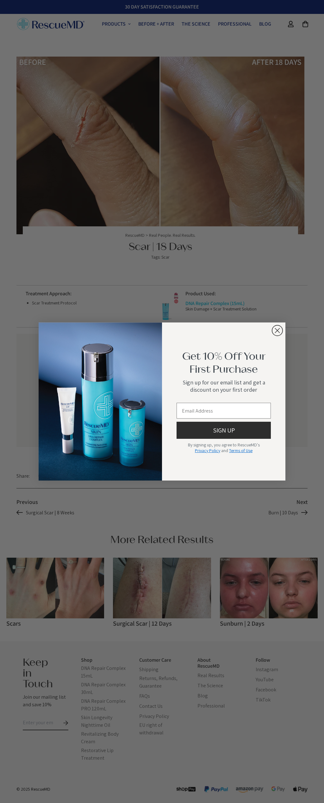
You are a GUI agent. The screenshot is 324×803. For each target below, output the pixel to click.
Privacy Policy (207, 450)
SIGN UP (224, 430)
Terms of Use (240, 450)
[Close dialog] (277, 330)
